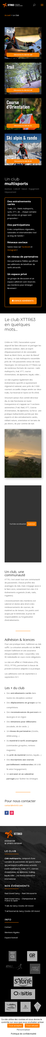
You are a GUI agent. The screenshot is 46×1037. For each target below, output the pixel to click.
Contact (8, 927)
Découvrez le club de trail (23, 90)
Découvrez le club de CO (23, 126)
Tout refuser (32, 1025)
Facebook (26, 246)
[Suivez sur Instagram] (12, 813)
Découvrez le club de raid (23, 55)
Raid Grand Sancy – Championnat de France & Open (20, 900)
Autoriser (31, 524)
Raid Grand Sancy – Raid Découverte (21, 893)
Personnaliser (23, 1029)
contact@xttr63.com (14, 805)
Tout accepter (15, 1025)
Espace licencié (11, 938)
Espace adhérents (23, 301)
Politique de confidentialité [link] (23, 1033)
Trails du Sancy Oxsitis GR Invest (19, 906)
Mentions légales (12, 932)
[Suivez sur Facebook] (7, 813)
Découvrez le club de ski (23, 161)
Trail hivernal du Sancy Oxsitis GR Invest (22, 911)
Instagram (11, 250)
